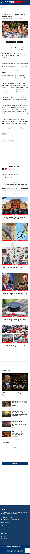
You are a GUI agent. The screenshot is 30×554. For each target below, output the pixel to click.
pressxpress (10, 140)
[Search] (28, 2)
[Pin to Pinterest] (18, 42)
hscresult (22, 137)
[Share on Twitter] (14, 42)
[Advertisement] (15, 153)
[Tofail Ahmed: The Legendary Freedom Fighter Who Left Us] (15, 382)
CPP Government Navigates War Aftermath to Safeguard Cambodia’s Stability (20, 433)
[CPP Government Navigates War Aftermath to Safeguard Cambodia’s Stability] (6, 434)
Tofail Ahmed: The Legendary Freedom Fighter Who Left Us (14, 394)
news (4, 140)
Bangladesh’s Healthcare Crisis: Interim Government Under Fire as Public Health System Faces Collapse (19, 403)
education (5, 137)
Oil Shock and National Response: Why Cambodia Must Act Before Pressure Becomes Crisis (19, 423)
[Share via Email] (21, 42)
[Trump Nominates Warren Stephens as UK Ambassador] (15, 282)
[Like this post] (8, 42)
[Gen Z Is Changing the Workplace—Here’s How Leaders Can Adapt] (15, 256)
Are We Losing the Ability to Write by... (15, 243)
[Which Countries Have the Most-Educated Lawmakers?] (15, 308)
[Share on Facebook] (11, 42)
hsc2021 (16, 137)
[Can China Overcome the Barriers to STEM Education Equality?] (15, 334)
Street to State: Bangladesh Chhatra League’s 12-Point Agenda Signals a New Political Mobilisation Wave (19, 413)
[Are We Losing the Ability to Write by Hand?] (15, 232)
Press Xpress (9, 18)
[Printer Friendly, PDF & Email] (4, 133)
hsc (11, 137)
